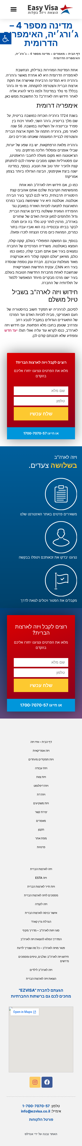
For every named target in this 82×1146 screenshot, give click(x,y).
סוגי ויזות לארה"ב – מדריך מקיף (41, 930)
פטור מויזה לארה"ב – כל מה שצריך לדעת (41, 948)
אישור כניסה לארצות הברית (41, 913)
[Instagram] (35, 1082)
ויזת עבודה (41, 768)
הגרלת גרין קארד (41, 921)
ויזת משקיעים (41, 803)
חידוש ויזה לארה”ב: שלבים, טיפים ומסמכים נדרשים (43, 959)
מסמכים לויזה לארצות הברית (41, 895)
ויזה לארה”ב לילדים (41, 970)
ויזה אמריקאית (41, 750)
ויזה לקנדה (41, 904)
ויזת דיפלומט (41, 785)
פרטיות (41, 847)
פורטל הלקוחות (41, 1119)
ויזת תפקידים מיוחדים (41, 759)
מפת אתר (41, 838)
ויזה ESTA (41, 877)
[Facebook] (47, 1082)
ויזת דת (41, 794)
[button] (13, 9)
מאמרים (59, 53)
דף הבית (74, 53)
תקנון (41, 829)
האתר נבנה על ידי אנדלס (41, 1134)
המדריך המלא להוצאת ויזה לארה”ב (41, 939)
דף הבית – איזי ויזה (41, 742)
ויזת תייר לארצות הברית (41, 886)
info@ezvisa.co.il (35, 1111)
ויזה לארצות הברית (41, 869)
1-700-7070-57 (36, 1106)
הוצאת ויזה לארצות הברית (41, 978)
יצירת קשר (41, 812)
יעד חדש (11, 330)
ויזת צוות (41, 777)
